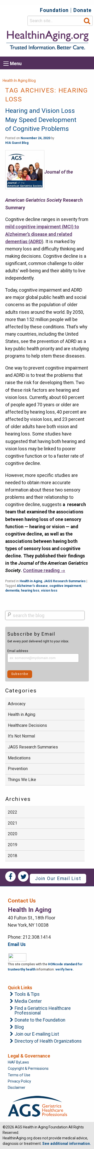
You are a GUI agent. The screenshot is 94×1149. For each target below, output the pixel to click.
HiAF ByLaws (18, 1062)
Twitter (23, 876)
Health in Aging (31, 581)
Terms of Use (19, 1075)
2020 (12, 833)
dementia (12, 590)
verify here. (64, 969)
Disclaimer (16, 1087)
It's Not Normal (21, 736)
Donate (82, 10)
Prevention (18, 768)
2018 (12, 855)
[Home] (47, 40)
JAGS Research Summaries (65, 581)
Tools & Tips (27, 994)
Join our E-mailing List (37, 1034)
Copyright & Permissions (28, 1068)
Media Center (28, 1001)
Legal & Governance (29, 1056)
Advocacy (16, 703)
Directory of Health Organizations (48, 1041)
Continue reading (44, 570)
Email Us (17, 944)
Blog (19, 1027)
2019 (12, 844)
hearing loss (30, 590)
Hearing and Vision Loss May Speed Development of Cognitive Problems (40, 119)
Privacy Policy (19, 1081)
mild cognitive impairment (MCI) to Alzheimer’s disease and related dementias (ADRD (42, 234)
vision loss (49, 590)
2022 (12, 812)
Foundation (54, 10)
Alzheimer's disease (32, 586)
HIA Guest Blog (16, 143)
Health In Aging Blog (19, 80)
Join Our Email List (58, 878)
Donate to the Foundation (40, 1020)
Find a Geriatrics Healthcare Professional (43, 1010)
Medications (19, 757)
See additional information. (66, 1143)
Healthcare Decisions (27, 725)
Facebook (10, 876)
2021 (12, 823)
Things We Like (22, 779)
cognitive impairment (65, 586)
